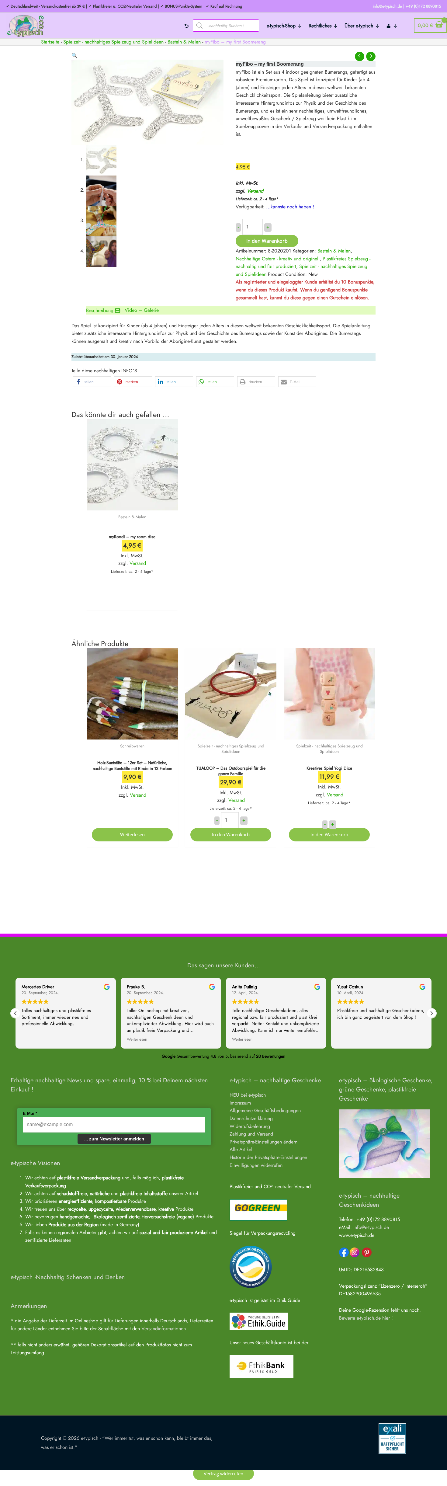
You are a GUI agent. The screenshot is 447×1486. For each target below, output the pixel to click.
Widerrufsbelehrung (250, 1126)
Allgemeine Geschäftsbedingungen (265, 1110)
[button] (74, 55)
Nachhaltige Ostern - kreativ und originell (278, 258)
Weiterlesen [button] (137, 1039)
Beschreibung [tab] (99, 310)
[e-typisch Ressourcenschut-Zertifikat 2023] (251, 1266)
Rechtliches (320, 25)
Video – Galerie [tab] (142, 310)
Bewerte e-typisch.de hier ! (366, 1317)
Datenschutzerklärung (251, 1118)
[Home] (186, 25)
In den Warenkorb (267, 241)
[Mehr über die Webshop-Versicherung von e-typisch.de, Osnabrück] (392, 1437)
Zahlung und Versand (251, 1133)
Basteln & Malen (184, 41)
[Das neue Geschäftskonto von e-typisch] (261, 1365)
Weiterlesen (132, 834)
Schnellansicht (132, 504)
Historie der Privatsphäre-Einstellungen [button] (268, 1157)
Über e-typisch (359, 25)
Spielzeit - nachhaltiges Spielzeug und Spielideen (113, 41)
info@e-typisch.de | (388, 6)
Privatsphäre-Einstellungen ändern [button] (263, 1141)
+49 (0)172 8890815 (423, 6)
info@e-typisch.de (371, 1227)
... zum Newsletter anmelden (114, 1138)
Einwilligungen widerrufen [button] (256, 1165)
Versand (255, 190)
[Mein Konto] (392, 25)
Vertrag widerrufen (223, 1473)
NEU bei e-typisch (248, 1094)
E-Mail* (30, 1113)
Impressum (240, 1102)
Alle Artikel (241, 1149)
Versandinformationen (163, 1328)
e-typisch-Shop (281, 25)
